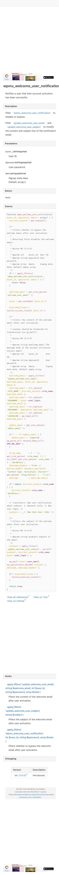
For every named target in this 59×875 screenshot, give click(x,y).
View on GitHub (15, 600)
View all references (17, 597)
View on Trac (41, 597)
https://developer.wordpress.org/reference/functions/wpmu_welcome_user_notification (31, 796)
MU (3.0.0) (20, 775)
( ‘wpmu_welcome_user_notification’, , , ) (29, 735)
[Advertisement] (29, 40)
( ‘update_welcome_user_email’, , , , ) (29, 688)
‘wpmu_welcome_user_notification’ (32, 112)
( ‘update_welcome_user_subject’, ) (22, 710)
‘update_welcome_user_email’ (29, 122)
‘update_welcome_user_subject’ (24, 126)
